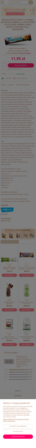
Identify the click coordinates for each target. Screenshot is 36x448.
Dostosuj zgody (18, 431)
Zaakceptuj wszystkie (18, 436)
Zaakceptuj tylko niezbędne (18, 426)
